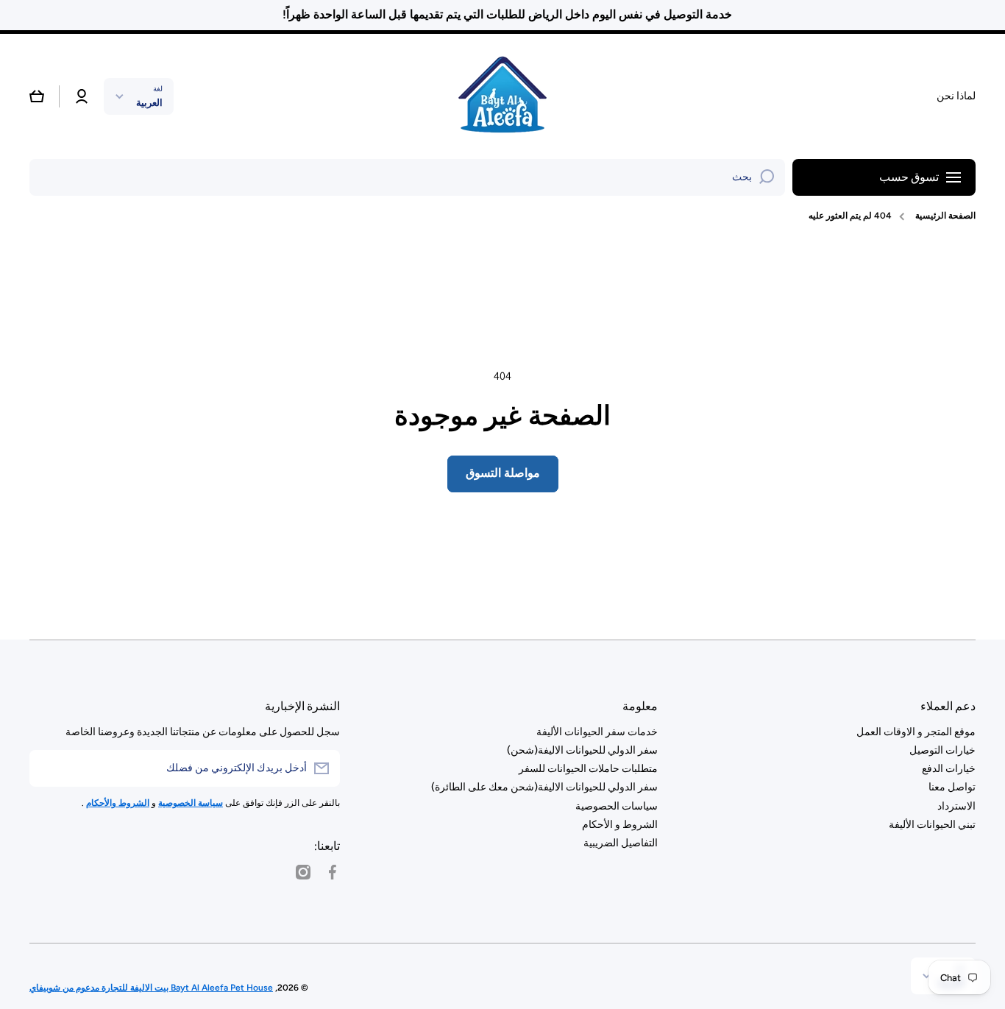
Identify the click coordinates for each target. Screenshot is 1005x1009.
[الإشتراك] (47, 768)
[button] (36, 96)
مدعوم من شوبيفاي (64, 988)
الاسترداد (956, 806)
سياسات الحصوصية (616, 806)
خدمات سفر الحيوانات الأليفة (597, 732)
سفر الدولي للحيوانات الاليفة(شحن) (582, 750)
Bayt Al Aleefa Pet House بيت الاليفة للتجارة (186, 988)
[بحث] (766, 177)
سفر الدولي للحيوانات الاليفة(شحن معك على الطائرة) (544, 787)
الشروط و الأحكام (620, 824)
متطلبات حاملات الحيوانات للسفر (588, 768)
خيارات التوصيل (942, 750)
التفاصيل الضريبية (620, 843)
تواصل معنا (952, 787)
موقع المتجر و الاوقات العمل (916, 732)
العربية (149, 102)
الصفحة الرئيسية (945, 215)
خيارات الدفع (949, 768)
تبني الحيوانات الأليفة (932, 824)
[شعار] (502, 96)
